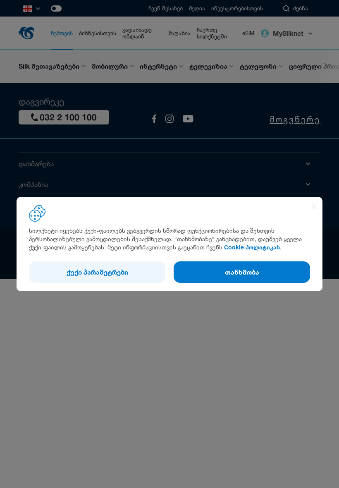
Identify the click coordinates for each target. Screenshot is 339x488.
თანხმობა (242, 272)
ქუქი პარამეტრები (97, 272)
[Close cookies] (314, 207)
